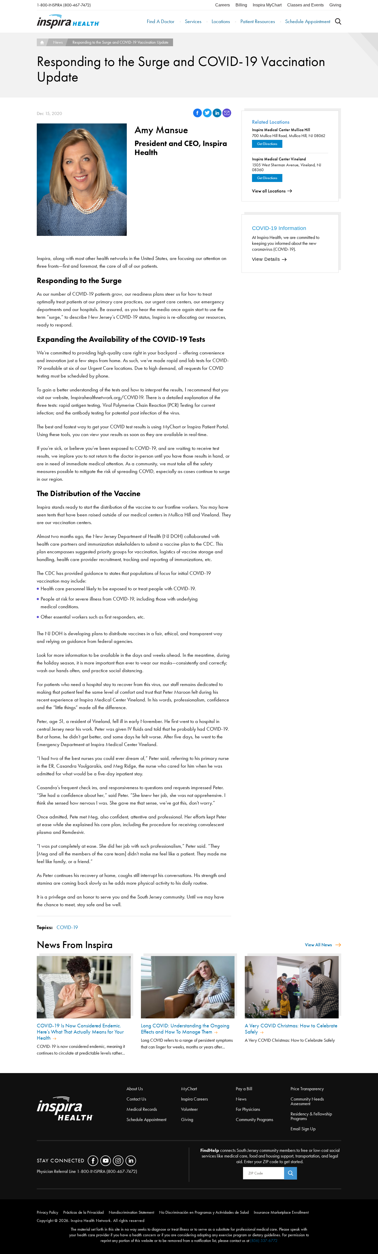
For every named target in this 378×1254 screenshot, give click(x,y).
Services (193, 21)
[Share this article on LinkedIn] (217, 115)
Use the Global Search (338, 21)
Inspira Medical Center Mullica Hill (281, 129)
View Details (266, 259)
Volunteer (189, 1109)
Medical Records (142, 1109)
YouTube (105, 1160)
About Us (135, 1088)
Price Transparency (307, 1088)
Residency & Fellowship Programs (311, 1116)
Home (41, 42)
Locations (221, 21)
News (58, 42)
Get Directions (267, 144)
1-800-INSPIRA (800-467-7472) (64, 5)
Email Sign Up (303, 1128)
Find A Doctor (160, 21)
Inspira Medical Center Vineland (279, 159)
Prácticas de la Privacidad (83, 1212)
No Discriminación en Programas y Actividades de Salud (204, 1212)
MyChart (189, 1088)
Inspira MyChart (267, 5)
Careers (222, 5)
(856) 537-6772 (263, 1240)
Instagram (118, 1160)
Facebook (93, 1160)
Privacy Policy (47, 1212)
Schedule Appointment (307, 21)
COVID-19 (67, 927)
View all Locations (268, 191)
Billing (241, 5)
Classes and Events (305, 5)
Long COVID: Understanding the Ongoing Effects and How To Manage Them (185, 1029)
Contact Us (136, 1099)
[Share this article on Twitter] (208, 115)
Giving (335, 5)
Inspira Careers (194, 1099)
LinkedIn (130, 1160)
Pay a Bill (244, 1088)
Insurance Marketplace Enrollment (281, 1212)
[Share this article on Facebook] (198, 115)
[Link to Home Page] (82, 1109)
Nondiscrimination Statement (131, 1212)
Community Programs (254, 1119)
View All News (318, 945)
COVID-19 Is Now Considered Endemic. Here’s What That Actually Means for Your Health (80, 1032)
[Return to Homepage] (68, 21)
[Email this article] (226, 115)
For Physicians (248, 1109)
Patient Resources (257, 21)
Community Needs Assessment (307, 1101)
